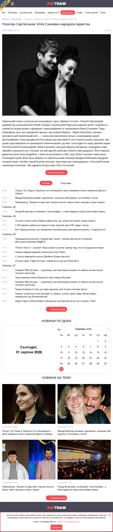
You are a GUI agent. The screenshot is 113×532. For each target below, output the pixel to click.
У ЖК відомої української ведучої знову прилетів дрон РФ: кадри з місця (52, 225)
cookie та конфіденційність (68, 521)
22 (98, 357)
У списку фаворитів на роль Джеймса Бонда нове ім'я (42, 256)
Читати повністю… (56, 172)
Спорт (79, 12)
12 (76, 352)
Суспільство (26, 12)
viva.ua (107, 30)
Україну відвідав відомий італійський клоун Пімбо (40, 251)
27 (83, 363)
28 (90, 363)
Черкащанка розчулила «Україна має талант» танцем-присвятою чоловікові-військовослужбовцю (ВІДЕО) (54, 240)
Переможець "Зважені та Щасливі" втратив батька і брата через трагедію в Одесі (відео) (60, 202)
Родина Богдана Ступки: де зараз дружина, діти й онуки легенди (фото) (51, 289)
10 (61, 352)
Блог (103, 12)
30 (105, 363)
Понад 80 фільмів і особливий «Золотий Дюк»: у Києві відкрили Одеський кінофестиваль (60, 211)
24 (61, 363)
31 (61, 369)
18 (69, 357)
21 (90, 357)
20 (83, 357)
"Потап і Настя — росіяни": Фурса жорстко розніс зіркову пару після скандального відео (59, 247)
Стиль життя (91, 12)
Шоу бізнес (67, 12)
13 (83, 352)
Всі (3, 12)
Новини (5, 18)
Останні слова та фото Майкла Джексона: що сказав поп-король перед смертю (55, 220)
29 (98, 363)
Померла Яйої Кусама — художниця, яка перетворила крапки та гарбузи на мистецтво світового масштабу (59, 271)
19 (76, 357)
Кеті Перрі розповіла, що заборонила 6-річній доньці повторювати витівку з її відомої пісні (60, 229)
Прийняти (56, 527)
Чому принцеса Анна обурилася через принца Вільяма (43, 277)
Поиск (109, 3)
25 (69, 363)
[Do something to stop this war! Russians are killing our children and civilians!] (5, 5)
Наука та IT (53, 12)
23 (105, 357)
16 (105, 352)
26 (76, 363)
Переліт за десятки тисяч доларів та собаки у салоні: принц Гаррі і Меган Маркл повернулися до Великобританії (55, 295)
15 (98, 352)
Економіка (40, 12)
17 (61, 357)
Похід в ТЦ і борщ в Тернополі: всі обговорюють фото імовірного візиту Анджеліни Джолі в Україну (60, 192)
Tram (56, 3)
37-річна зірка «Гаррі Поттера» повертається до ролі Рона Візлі (47, 260)
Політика (12, 12)
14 (90, 352)
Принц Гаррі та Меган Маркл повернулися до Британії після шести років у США (55, 300)
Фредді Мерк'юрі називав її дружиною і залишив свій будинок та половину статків (56, 197)
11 (69, 352)
